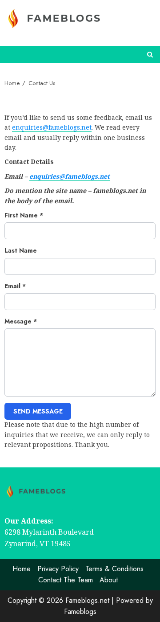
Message (20, 321)
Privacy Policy (58, 569)
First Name (23, 215)
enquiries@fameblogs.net (52, 127)
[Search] (150, 54)
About (109, 580)
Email (15, 286)
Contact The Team (65, 580)
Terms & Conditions (114, 569)
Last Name (20, 250)
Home (21, 569)
